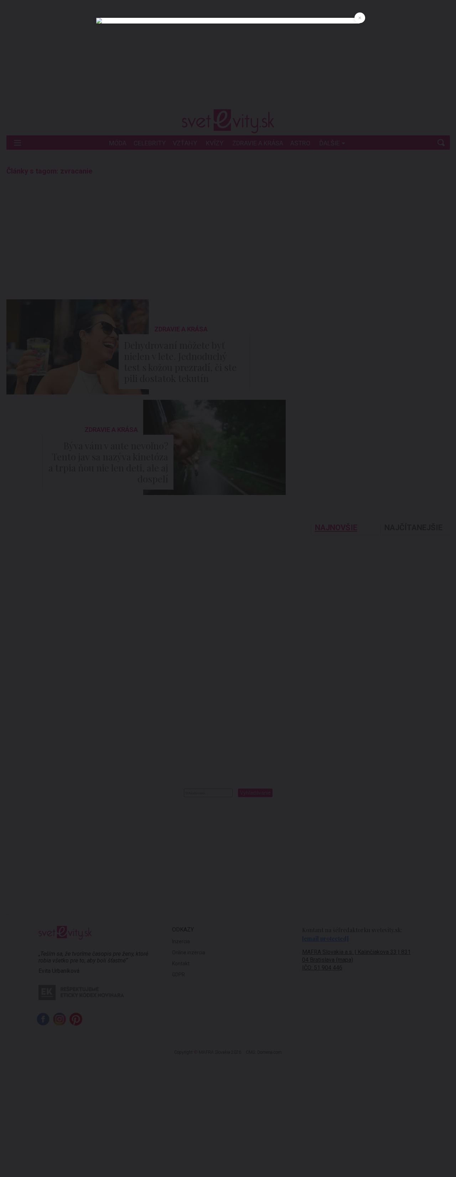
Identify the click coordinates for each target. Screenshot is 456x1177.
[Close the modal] (359, 17)
